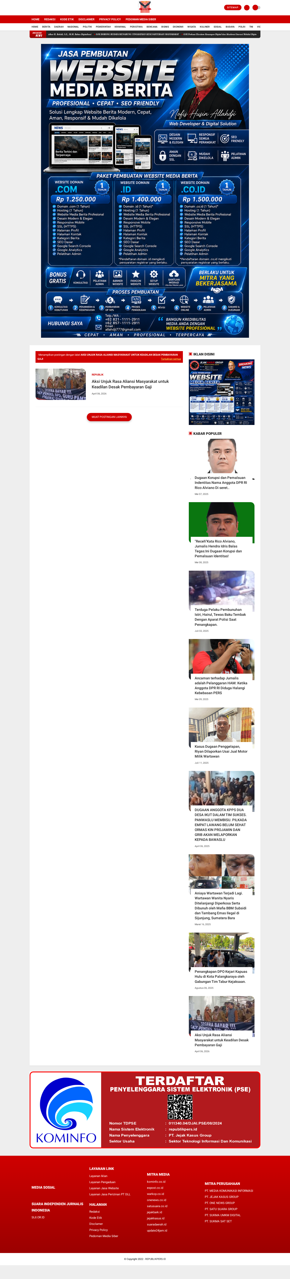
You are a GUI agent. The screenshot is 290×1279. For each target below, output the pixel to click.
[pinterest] (49, 1195)
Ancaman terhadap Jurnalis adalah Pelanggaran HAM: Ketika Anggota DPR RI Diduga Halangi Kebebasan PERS (221, 685)
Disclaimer (86, 19)
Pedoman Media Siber (141, 19)
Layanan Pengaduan (102, 1182)
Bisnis (165, 26)
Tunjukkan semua (171, 358)
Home (35, 19)
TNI (251, 26)
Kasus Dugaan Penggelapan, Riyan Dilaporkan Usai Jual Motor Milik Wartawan (221, 751)
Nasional (73, 26)
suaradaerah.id (156, 1224)
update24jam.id (157, 1230)
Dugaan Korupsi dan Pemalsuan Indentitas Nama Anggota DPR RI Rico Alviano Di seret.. (221, 483)
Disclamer (96, 1224)
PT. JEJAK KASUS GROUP (222, 1197)
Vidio (260, 26)
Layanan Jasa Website (104, 1188)
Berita (46, 26)
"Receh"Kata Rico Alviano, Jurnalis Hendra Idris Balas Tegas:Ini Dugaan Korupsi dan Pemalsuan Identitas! (218, 548)
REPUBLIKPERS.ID (155, 1259)
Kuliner (205, 26)
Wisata (191, 26)
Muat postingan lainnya (109, 416)
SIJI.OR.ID (38, 1217)
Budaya (230, 26)
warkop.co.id (155, 1194)
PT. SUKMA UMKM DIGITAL (223, 1215)
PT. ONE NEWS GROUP (220, 1203)
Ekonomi (178, 26)
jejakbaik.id (154, 1212)
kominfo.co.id (156, 1181)
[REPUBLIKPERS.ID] (145, 13)
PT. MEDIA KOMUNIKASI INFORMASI (229, 1191)
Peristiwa (136, 26)
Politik (87, 26)
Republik (97, 374)
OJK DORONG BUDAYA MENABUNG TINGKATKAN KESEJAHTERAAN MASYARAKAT (97, 34)
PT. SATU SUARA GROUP (221, 1209)
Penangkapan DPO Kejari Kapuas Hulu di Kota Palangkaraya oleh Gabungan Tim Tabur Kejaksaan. (221, 976)
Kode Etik (67, 19)
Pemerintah (103, 26)
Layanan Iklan (98, 1176)
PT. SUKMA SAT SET (218, 1221)
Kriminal (120, 26)
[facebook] (31, 8)
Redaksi (49, 19)
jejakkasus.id (155, 1218)
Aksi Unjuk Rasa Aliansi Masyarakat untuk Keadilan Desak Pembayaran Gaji (130, 384)
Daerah (59, 26)
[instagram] (41, 8)
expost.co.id (155, 1188)
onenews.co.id (156, 1200)
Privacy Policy (110, 19)
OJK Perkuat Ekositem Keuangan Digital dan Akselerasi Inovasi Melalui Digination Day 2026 (186, 34)
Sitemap (233, 7)
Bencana (152, 26)
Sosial (218, 26)
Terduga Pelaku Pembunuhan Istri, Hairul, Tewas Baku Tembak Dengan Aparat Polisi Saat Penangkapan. (220, 617)
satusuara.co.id (157, 1206)
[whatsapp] (43, 1195)
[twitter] (36, 8)
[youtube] (47, 8)
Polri (242, 26)
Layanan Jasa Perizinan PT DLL (109, 1194)
